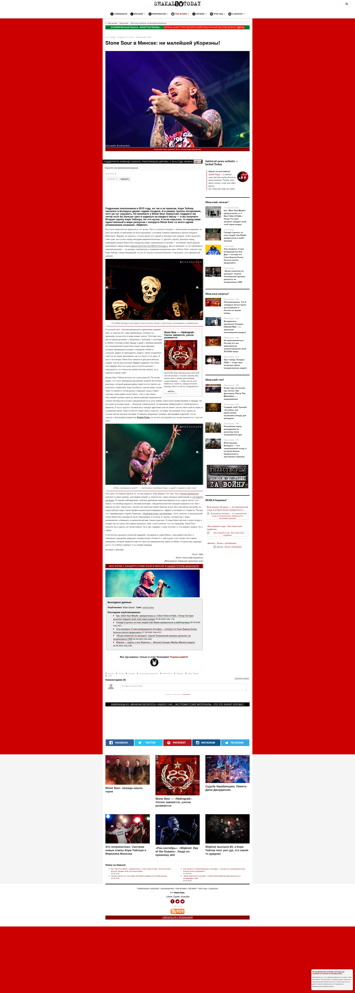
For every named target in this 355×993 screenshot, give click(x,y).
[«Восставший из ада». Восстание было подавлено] (227, 533)
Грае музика (112, 23)
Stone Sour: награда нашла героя (123, 789)
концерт (131, 673)
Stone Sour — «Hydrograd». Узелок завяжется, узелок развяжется (173, 801)
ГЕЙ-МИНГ (192, 888)
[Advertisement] (154, 194)
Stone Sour (167, 673)
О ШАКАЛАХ (213, 888)
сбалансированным (189, 493)
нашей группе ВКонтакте (183, 566)
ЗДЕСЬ (240, 27)
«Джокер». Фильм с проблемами (221, 543)
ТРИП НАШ (202, 888)
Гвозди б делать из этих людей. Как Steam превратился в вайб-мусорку (153, 622)
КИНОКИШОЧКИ (167, 888)
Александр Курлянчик (149, 673)
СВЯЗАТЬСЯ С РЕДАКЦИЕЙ (177, 917)
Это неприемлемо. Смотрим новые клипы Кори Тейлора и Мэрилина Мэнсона (125, 850)
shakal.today (148, 607)
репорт (111, 673)
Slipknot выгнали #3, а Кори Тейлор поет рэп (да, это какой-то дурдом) (227, 850)
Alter (110, 675)
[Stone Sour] (111, 288)
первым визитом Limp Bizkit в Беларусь (149, 245)
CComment (186, 694)
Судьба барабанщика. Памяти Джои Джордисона (225, 788)
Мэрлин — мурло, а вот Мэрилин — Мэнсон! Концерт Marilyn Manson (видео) (155, 642)
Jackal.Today (214, 174)
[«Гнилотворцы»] (227, 476)
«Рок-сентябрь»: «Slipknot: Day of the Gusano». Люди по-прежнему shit (176, 851)
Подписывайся (178, 656)
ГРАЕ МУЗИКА (181, 888)
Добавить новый (242, 678)
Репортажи (124, 23)
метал (121, 673)
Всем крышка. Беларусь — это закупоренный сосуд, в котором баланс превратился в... (227, 508)
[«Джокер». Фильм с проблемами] (228, 546)
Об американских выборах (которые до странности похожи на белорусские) (328, 972)
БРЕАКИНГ (155, 888)
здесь (197, 161)
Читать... (171, 391)
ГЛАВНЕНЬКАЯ (143, 888)
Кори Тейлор (192, 673)
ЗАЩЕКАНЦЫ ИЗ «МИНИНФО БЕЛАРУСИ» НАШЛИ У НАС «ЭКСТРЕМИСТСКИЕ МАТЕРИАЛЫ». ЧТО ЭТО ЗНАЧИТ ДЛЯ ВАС (177, 704)
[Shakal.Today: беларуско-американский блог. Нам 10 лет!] (177, 4)
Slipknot (180, 673)
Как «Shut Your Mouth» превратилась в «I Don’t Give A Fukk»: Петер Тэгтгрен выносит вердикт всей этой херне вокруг (153, 617)
